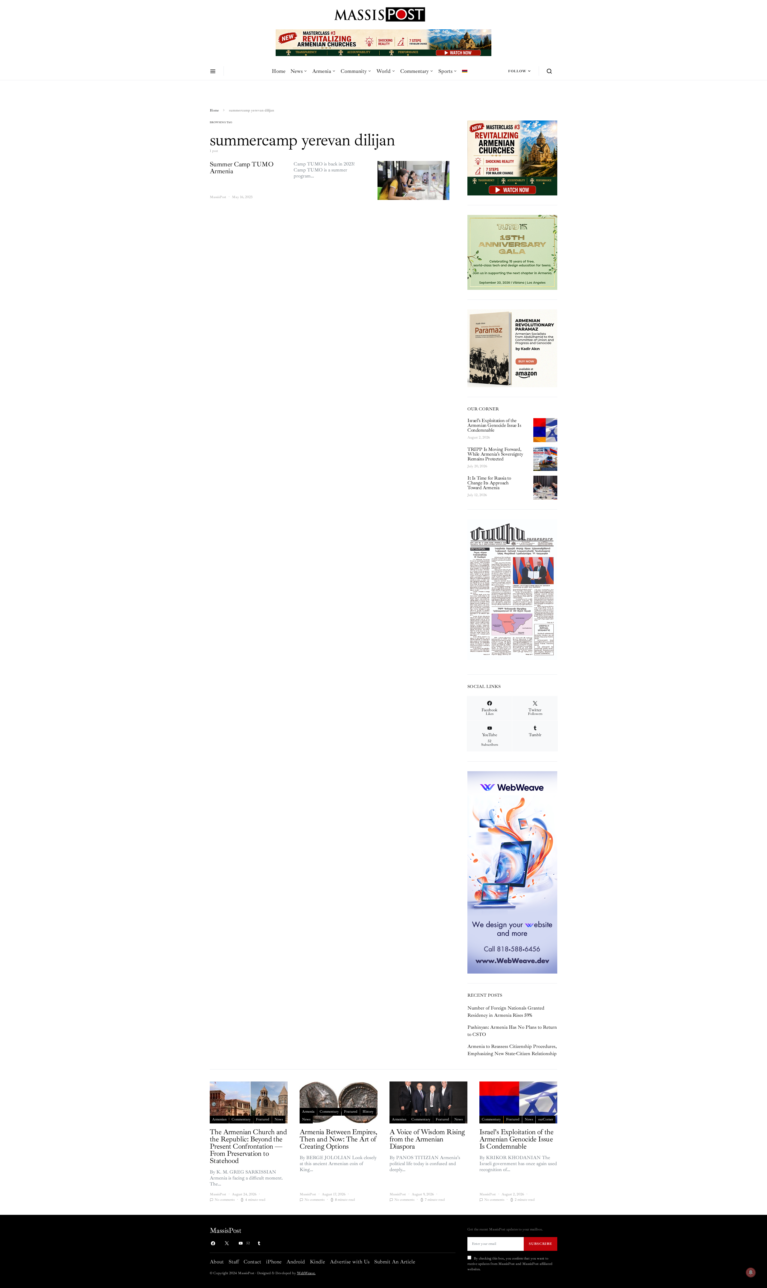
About (217, 1261)
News (296, 71)
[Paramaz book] (512, 348)
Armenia (321, 71)
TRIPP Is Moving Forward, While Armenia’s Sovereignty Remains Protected (495, 454)
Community (354, 71)
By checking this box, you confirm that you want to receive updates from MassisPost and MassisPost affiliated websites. (509, 1264)
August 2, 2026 (478, 437)
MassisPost (218, 197)
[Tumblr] (258, 1243)
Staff (234, 1261)
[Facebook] (213, 1243)
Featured (262, 1119)
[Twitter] (226, 1243)
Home (279, 71)
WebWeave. (306, 1273)
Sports (445, 71)
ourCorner (545, 1119)
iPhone (274, 1261)
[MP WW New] (512, 872)
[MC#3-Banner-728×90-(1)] (383, 42)
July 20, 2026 (477, 466)
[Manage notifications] (751, 1272)
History (368, 1111)
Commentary (414, 71)
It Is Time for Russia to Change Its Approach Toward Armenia (489, 483)
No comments (225, 1199)
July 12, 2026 (477, 495)
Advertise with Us (349, 1261)
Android (295, 1261)
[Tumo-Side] (512, 252)
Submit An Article (394, 1261)
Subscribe (540, 1244)
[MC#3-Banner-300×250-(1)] (512, 157)
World (383, 71)
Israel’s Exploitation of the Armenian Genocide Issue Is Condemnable (494, 425)
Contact (252, 1261)
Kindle (317, 1261)
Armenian (219, 1119)
